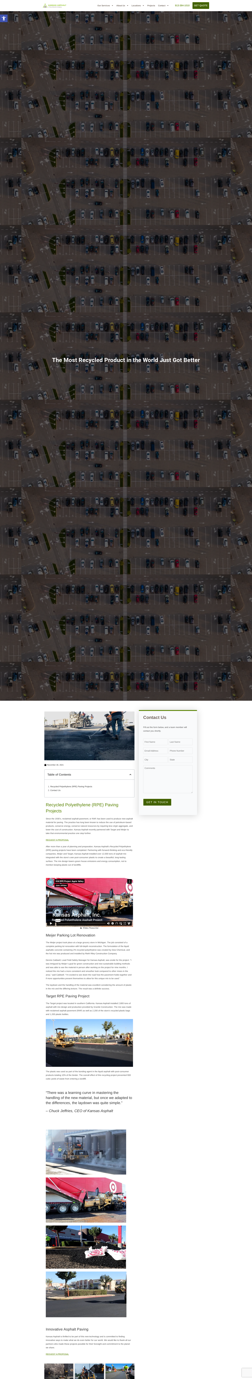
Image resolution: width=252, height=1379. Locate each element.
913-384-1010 (182, 5)
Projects (151, 5)
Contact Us (55, 790)
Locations (136, 5)
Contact (161, 5)
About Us (120, 5)
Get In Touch (157, 802)
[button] (4, 18)
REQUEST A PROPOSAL (57, 840)
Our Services (103, 5)
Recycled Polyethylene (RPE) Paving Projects (71, 786)
